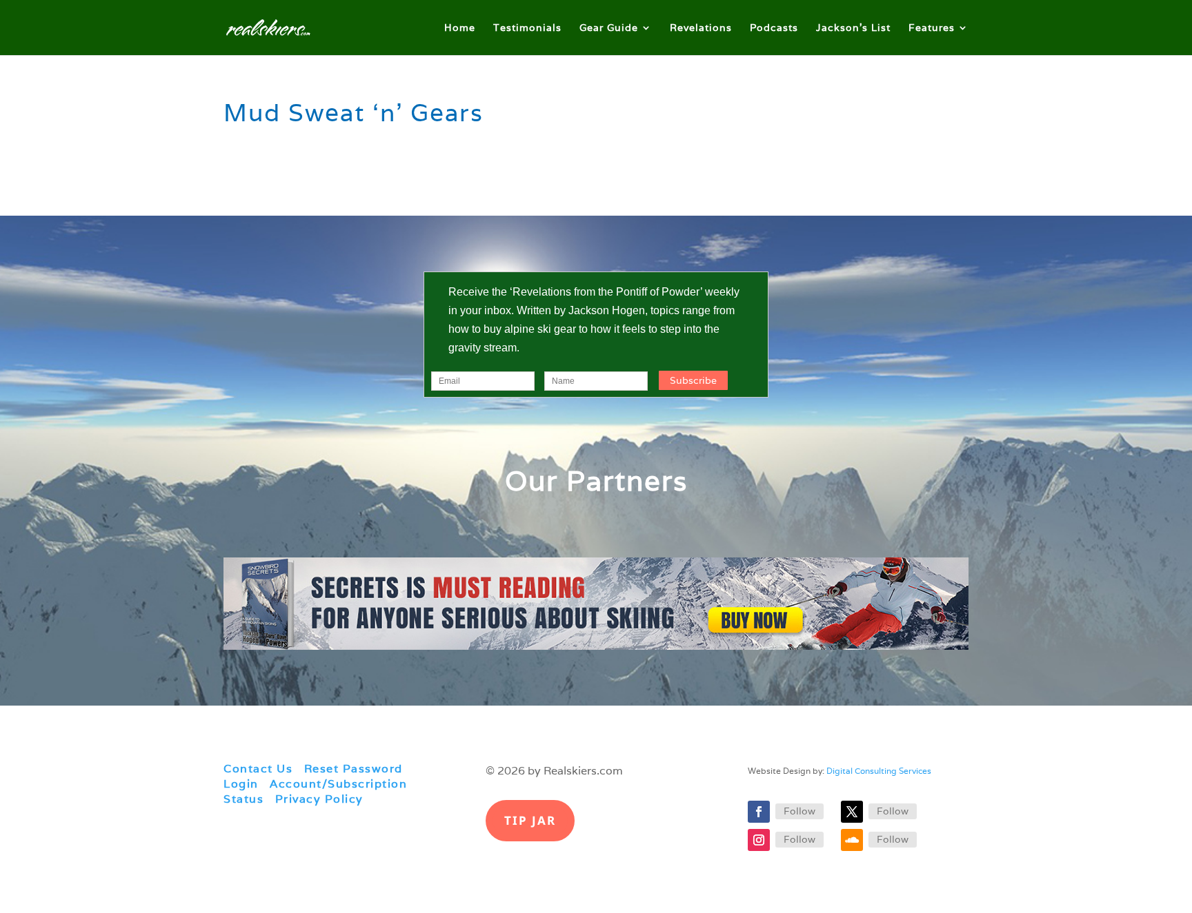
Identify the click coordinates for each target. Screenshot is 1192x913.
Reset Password (353, 768)
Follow (799, 811)
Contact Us (257, 768)
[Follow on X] (852, 812)
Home (459, 28)
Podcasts (774, 28)
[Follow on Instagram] (759, 840)
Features (931, 28)
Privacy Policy (319, 799)
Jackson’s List (853, 28)
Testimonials (527, 28)
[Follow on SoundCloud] (852, 840)
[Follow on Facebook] (759, 812)
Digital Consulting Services (878, 771)
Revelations (701, 28)
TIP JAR (530, 820)
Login (241, 784)
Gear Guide (608, 28)
